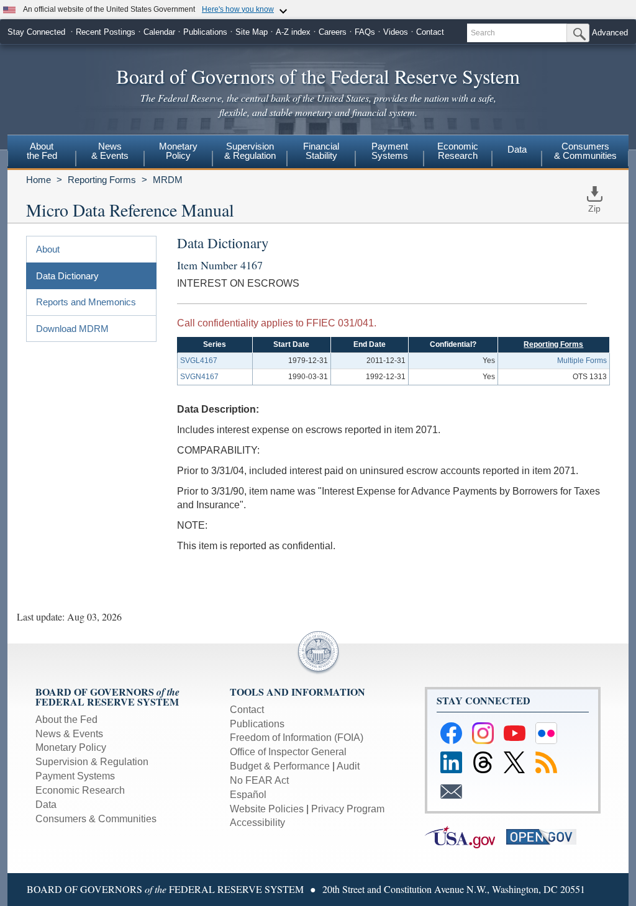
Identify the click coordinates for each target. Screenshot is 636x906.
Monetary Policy (70, 747)
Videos (395, 32)
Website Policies (267, 809)
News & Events (69, 734)
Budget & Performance (280, 766)
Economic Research (80, 790)
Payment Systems (75, 776)
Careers (333, 32)
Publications (205, 32)
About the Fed (66, 719)
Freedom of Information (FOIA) (296, 737)
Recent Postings (105, 32)
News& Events (110, 151)
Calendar (159, 32)
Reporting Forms (102, 179)
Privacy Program (347, 809)
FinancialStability (321, 151)
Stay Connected (36, 32)
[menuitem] (41, 152)
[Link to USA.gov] (465, 836)
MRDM (168, 179)
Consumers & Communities (585, 151)
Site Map (251, 32)
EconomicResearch (457, 151)
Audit (348, 766)
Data (517, 149)
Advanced (610, 32)
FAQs (365, 32)
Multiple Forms (582, 360)
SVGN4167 (199, 376)
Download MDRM (72, 328)
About (48, 249)
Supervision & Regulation (91, 761)
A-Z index (293, 32)
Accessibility (257, 822)
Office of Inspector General (288, 752)
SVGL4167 (198, 360)
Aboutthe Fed (42, 151)
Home (38, 179)
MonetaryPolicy (178, 151)
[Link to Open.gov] (545, 836)
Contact (430, 32)
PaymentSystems (389, 151)
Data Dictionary (67, 276)
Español (248, 794)
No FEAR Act (259, 780)
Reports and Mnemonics (86, 302)
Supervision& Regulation (250, 151)
